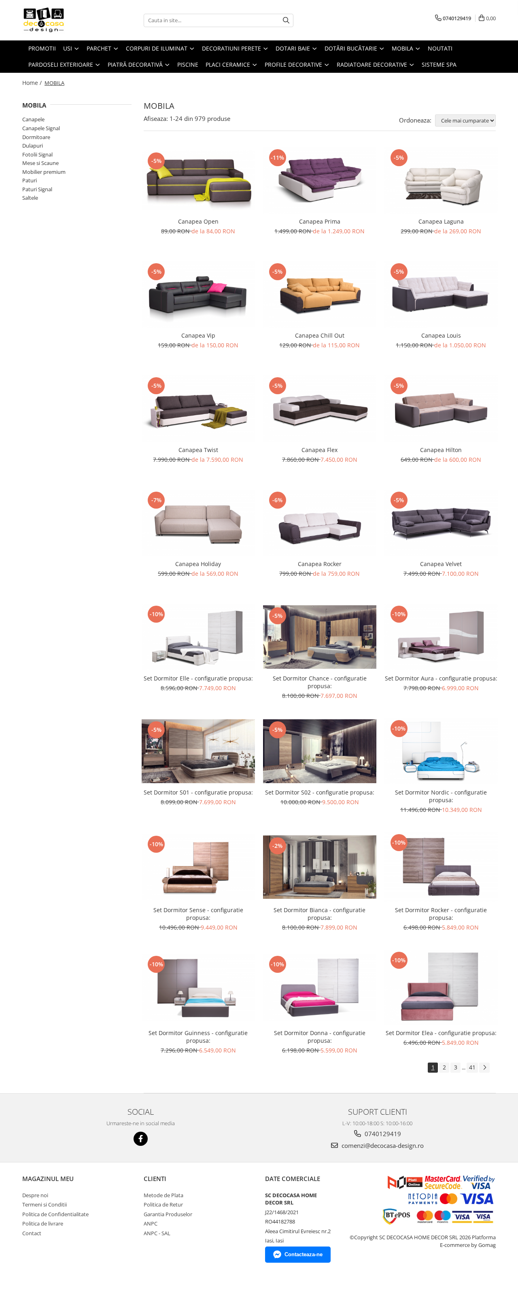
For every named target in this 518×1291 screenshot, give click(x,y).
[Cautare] (286, 20)
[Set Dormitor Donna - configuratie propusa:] (319, 987)
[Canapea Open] (198, 180)
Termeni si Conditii (44, 1204)
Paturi (29, 180)
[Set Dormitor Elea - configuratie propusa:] (441, 987)
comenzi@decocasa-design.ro (382, 1145)
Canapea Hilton (441, 450)
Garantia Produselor (168, 1214)
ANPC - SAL (157, 1233)
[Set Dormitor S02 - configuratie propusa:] (319, 751)
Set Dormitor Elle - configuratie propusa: (198, 678)
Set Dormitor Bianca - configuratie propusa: (319, 913)
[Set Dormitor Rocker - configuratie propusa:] (441, 867)
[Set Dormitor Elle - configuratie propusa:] (198, 637)
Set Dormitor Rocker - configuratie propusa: (441, 913)
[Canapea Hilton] (441, 408)
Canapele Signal (41, 128)
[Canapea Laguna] (441, 180)
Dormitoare (36, 137)
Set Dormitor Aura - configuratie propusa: (441, 678)
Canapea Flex (319, 450)
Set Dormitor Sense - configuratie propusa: (198, 913)
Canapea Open (198, 221)
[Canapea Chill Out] (319, 294)
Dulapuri (32, 145)
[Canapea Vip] (198, 294)
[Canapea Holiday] (198, 523)
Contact (31, 1233)
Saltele (30, 197)
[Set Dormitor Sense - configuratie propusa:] (198, 867)
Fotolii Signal (37, 154)
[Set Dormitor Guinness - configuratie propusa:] (198, 987)
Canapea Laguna (441, 221)
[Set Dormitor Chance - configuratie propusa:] (319, 637)
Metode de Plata (163, 1195)
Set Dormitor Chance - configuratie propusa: (320, 682)
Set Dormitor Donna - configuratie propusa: (319, 1036)
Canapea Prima (319, 221)
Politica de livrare (42, 1223)
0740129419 (382, 1134)
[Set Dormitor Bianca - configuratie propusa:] (319, 867)
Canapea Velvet (441, 564)
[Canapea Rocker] (319, 523)
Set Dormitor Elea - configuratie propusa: (441, 1033)
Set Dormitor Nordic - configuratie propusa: (441, 796)
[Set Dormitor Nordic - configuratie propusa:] (441, 751)
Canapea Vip (198, 335)
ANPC (150, 1223)
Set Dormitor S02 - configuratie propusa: (319, 792)
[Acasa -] (62, 20)
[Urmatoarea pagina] (484, 1068)
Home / (32, 83)
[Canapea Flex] (319, 408)
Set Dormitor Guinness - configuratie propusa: (198, 1036)
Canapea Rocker (320, 564)
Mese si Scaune (40, 163)
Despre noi (35, 1195)
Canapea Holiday (198, 564)
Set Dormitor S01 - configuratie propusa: (198, 792)
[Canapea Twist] (198, 408)
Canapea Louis (441, 335)
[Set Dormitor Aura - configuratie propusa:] (441, 637)
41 (472, 1067)
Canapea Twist (198, 450)
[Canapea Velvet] (441, 523)
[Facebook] (141, 1139)
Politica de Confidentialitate (55, 1214)
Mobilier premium (44, 171)
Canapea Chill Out (319, 335)
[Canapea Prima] (319, 180)
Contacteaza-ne (303, 1254)
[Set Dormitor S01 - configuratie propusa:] (198, 751)
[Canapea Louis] (441, 294)
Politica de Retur (163, 1204)
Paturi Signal (37, 189)
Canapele (33, 119)
